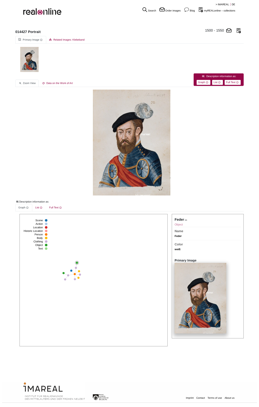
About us (230, 397)
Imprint (190, 397)
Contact (200, 397)
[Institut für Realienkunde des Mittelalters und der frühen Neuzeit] (54, 391)
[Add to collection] (239, 31)
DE (233, 4)
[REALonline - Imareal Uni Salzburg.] (43, 9)
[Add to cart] (229, 31)
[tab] (30, 40)
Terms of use (215, 397)
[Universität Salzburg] (100, 397)
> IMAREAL (222, 4)
